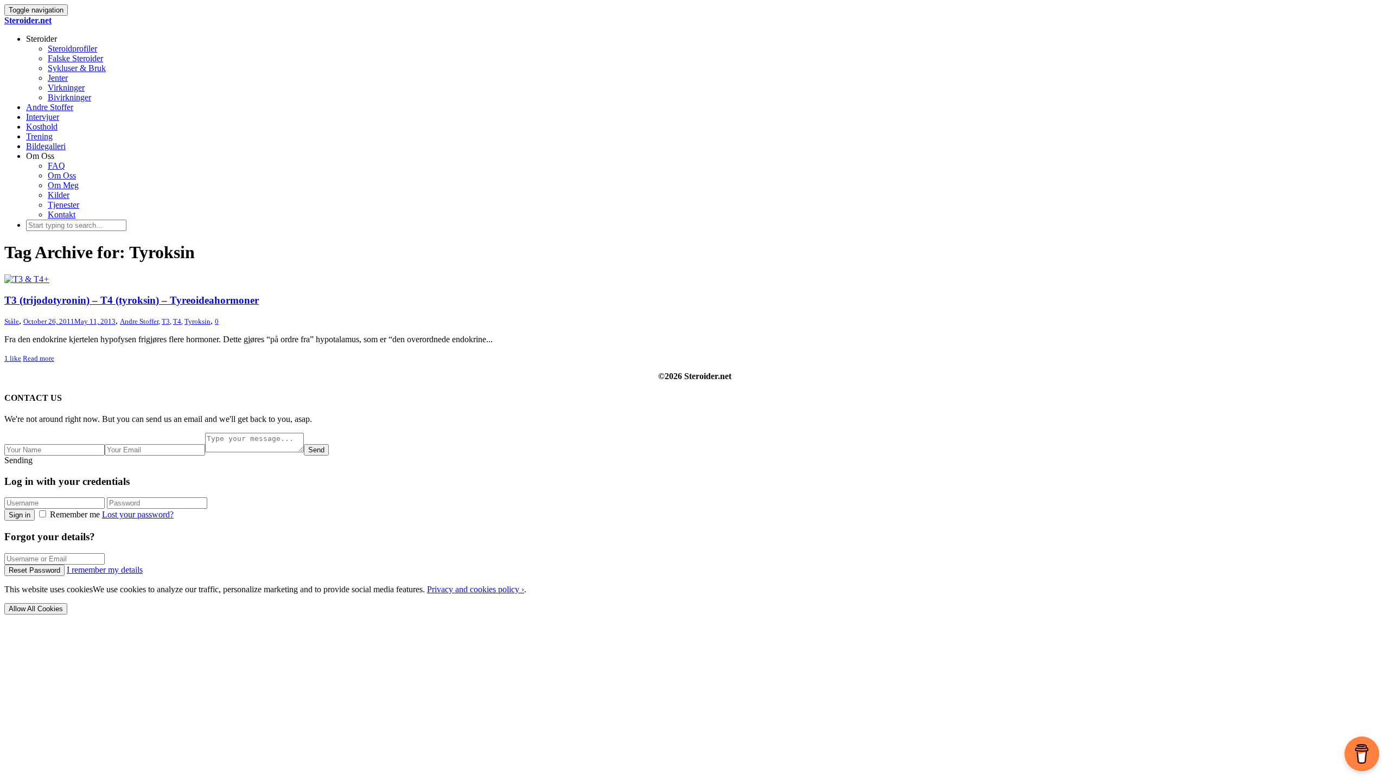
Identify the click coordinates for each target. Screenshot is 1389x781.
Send (316, 450)
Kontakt (61, 214)
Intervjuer (42, 116)
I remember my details (105, 569)
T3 (166, 321)
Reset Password (34, 570)
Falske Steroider (75, 58)
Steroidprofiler (72, 48)
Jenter (58, 77)
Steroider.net (28, 20)
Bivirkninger (69, 97)
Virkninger (66, 87)
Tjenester (63, 204)
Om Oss (62, 175)
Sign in (19, 515)
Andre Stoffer (49, 107)
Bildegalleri (46, 146)
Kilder (58, 195)
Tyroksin (197, 321)
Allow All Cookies (36, 609)
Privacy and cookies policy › (475, 589)
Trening (39, 136)
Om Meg (63, 185)
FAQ (56, 165)
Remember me (75, 514)
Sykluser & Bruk (77, 68)
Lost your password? (138, 514)
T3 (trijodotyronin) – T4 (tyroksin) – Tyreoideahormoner (131, 300)
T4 (177, 321)
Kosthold (42, 126)
